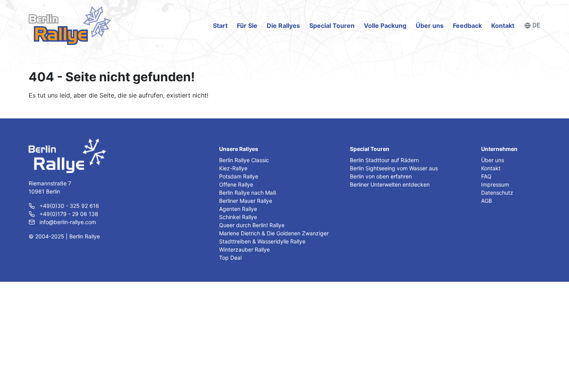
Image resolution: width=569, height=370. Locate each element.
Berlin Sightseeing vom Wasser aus (394, 168)
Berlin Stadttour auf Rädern (384, 160)
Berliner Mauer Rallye (245, 200)
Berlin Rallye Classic (244, 160)
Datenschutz (497, 192)
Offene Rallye (236, 184)
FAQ (486, 176)
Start (220, 25)
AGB (486, 200)
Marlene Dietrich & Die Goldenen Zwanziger (274, 233)
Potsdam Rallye (238, 176)
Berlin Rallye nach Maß (247, 192)
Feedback (467, 25)
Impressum (495, 184)
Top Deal (230, 257)
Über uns (430, 25)
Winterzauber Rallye (244, 249)
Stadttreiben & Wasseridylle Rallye (262, 241)
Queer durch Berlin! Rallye (251, 225)
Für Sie (247, 25)
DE (536, 25)
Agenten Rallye (238, 209)
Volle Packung (385, 25)
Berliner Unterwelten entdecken (390, 184)
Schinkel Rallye (238, 217)
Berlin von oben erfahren (381, 176)
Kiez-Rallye (233, 168)
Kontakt (502, 25)
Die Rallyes (283, 25)
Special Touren (332, 25)
